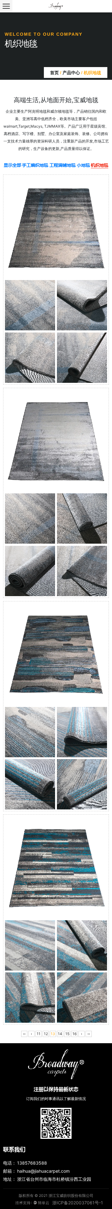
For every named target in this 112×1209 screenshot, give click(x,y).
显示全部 (12, 165)
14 (60, 1033)
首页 (54, 72)
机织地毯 (99, 165)
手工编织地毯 (35, 165)
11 (38, 1033)
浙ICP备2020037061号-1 (77, 1202)
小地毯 (83, 165)
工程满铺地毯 (62, 165)
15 (67, 1033)
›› (88, 1033)
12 (46, 1033)
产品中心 (71, 72)
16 (74, 1033)
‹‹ (24, 1033)
